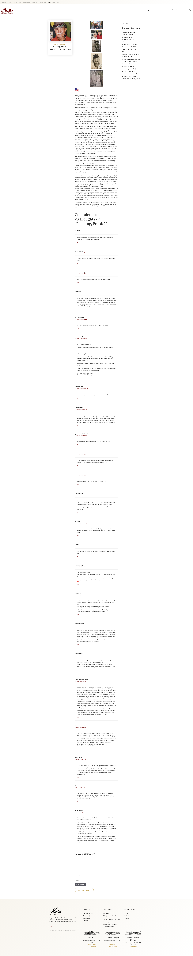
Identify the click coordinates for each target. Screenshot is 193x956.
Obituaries (174, 10)
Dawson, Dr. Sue (127, 57)
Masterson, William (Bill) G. (131, 78)
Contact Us (183, 10)
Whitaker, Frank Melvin (130, 52)
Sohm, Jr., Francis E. (128, 71)
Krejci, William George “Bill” (131, 59)
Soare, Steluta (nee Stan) (130, 44)
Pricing (146, 10)
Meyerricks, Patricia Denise (131, 74)
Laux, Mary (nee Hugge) (129, 69)
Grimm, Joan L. (127, 37)
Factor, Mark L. (127, 64)
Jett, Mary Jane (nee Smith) (131, 54)
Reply (78, 242)
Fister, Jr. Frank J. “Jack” (130, 49)
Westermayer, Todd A (129, 47)
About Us (139, 10)
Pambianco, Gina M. (128, 66)
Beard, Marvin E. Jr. (128, 39)
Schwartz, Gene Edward (130, 76)
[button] (190, 10)
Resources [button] (154, 10)
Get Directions (92, 947)
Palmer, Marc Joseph (128, 42)
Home (132, 10)
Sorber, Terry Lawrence (130, 61)
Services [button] (164, 10)
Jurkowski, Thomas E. (129, 32)
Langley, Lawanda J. (128, 34)
